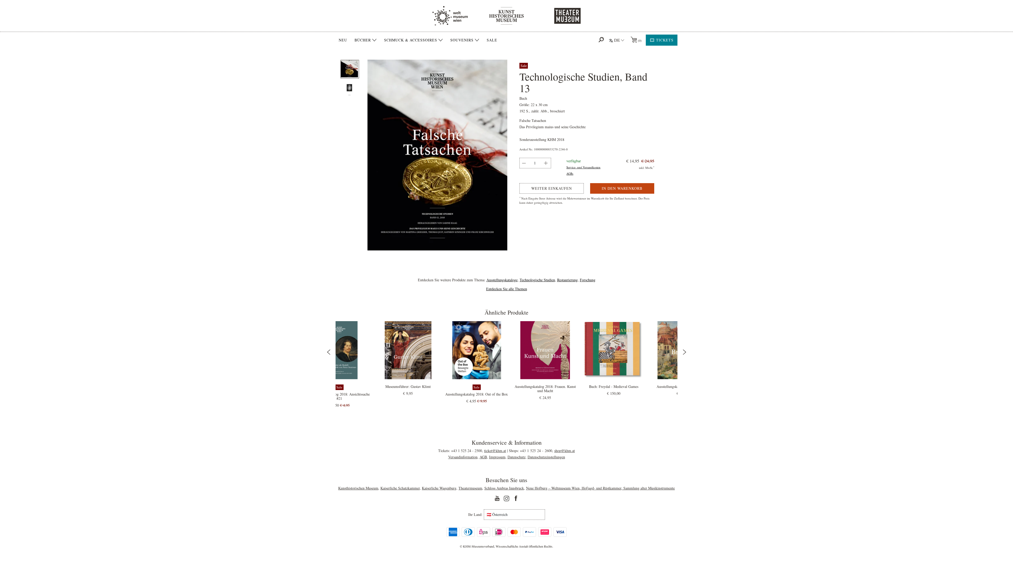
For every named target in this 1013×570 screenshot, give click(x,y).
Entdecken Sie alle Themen (506, 288)
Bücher (363, 40)
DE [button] (617, 40)
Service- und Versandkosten (583, 167)
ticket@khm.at (495, 450)
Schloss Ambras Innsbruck (504, 488)
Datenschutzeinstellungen (546, 456)
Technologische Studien (537, 279)
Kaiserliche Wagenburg (439, 488)
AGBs (569, 173)
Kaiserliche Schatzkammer (400, 488)
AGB (483, 456)
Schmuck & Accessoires (410, 40)
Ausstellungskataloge (502, 279)
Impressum (497, 456)
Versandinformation (462, 456)
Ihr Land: (475, 514)
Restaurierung (567, 279)
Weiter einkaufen (551, 188)
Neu (343, 39)
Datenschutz (516, 456)
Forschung (587, 279)
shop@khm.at (564, 450)
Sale (492, 39)
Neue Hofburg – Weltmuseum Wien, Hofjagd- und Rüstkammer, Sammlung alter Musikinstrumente (600, 488)
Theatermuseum (470, 488)
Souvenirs (462, 40)
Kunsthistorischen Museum (358, 488)
